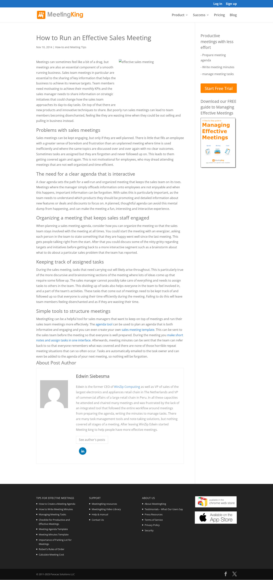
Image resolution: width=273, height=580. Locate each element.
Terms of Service (154, 519)
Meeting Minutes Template (54, 534)
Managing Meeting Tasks (52, 514)
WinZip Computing (127, 387)
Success (199, 15)
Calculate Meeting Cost (51, 554)
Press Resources (153, 514)
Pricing (219, 15)
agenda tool (104, 324)
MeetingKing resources (104, 503)
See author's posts (92, 440)
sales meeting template (138, 330)
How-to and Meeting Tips (70, 47)
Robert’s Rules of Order (51, 549)
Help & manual (100, 514)
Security (149, 530)
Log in (217, 4)
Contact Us (98, 519)
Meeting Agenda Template (53, 529)
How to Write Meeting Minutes (56, 509)
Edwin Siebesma (92, 376)
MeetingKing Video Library (106, 509)
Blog (233, 15)
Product (178, 15)
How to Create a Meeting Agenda (57, 503)
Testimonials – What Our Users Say (164, 509)
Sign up (231, 4)
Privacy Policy (152, 525)
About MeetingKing (155, 503)
